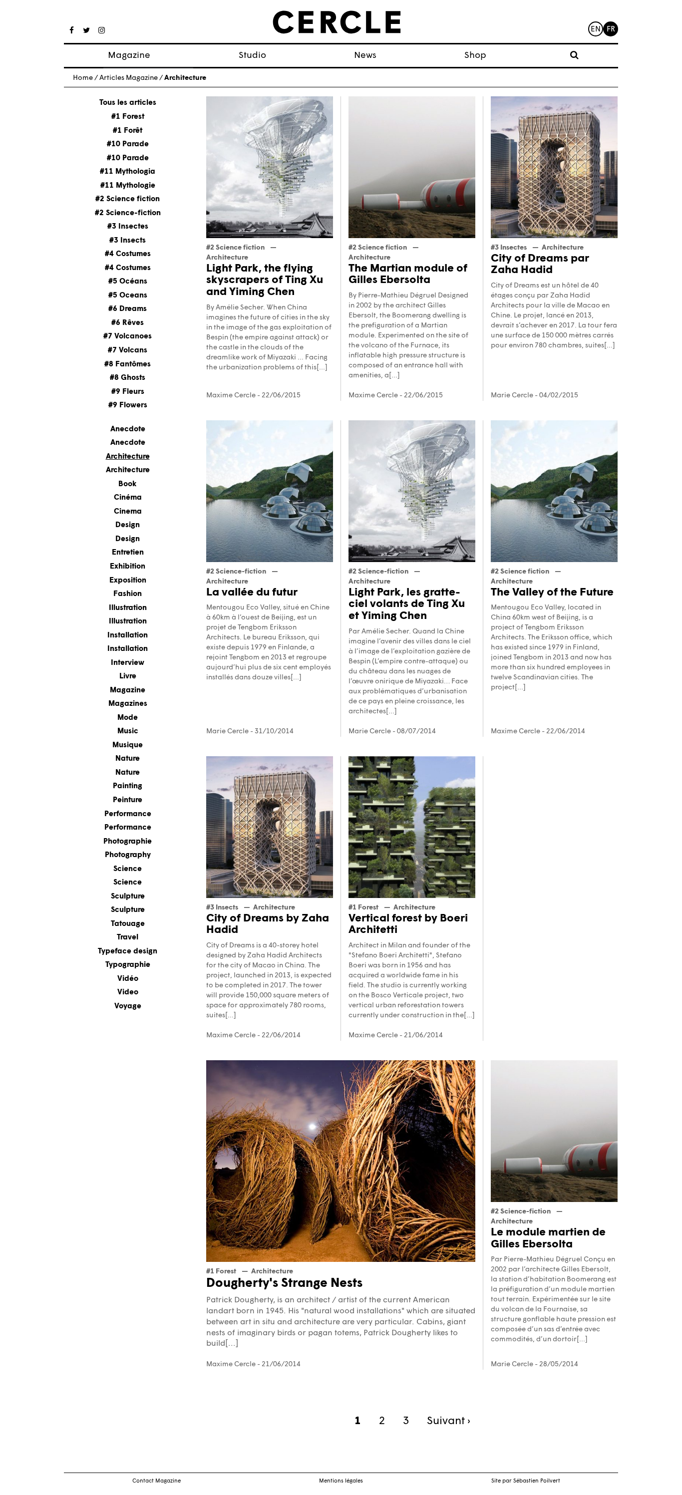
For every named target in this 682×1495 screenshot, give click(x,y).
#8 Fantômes (127, 364)
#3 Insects (127, 240)
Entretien (128, 553)
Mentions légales (341, 1481)
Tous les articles (127, 103)
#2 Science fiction (127, 199)
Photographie (127, 841)
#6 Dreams (127, 309)
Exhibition (127, 567)
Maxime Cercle (231, 395)
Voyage (127, 1006)
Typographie (127, 965)
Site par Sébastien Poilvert (525, 1481)
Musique (127, 745)
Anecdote (127, 429)
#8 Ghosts (127, 378)
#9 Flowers (127, 405)
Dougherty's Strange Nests (284, 1283)
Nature (127, 759)
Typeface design (127, 951)
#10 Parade (128, 144)
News (365, 55)
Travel (127, 937)
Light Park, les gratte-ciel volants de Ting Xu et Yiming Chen (406, 605)
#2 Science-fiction (128, 213)
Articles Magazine (128, 78)
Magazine (129, 55)
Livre (127, 676)
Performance (127, 814)
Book (127, 484)
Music (127, 731)
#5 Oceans (127, 295)
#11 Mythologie (127, 185)
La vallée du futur (252, 593)
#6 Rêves (127, 322)
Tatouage (128, 923)
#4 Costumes (128, 254)
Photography (128, 855)
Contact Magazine (156, 1481)
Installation (127, 635)
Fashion (127, 594)
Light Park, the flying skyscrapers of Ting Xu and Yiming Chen (264, 281)
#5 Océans (127, 282)
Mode (127, 717)
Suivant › (448, 1421)
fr (611, 29)
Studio (252, 55)
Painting (127, 786)
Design (127, 525)
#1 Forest (127, 117)
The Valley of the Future (552, 593)
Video (127, 992)
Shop (475, 55)
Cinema (128, 511)
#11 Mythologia (127, 172)
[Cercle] (337, 22)
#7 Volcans (127, 350)
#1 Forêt (127, 130)
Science (127, 869)
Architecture (128, 456)
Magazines (127, 704)
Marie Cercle (512, 395)
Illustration (128, 607)
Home (83, 78)
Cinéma (128, 498)
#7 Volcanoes (127, 336)
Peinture (127, 800)
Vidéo (127, 978)
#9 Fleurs (127, 391)
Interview (127, 662)
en (596, 29)
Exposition (127, 580)
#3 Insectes (127, 227)
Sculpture (128, 896)
